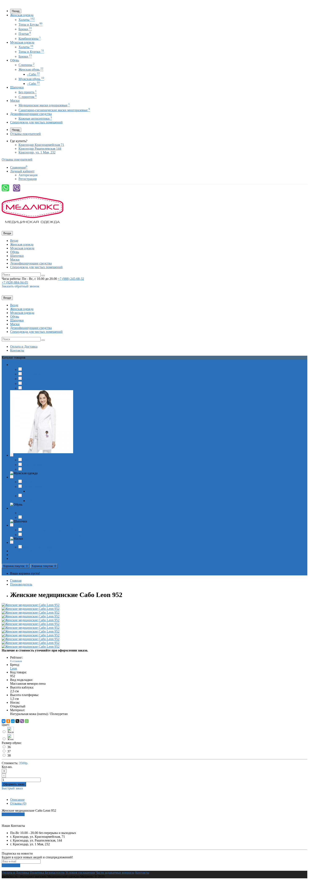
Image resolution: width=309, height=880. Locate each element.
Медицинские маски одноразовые (44, 105)
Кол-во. (7, 767)
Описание (17, 799)
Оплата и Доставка (23, 346)
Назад (16, 11)
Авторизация (27, 175)
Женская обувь (30, 69)
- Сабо (33, 74)
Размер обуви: (12, 743)
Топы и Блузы (30, 24)
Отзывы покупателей (25, 134)
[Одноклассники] (8, 721)
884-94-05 (15, 282)
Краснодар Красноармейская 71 (41, 145)
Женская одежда (21, 15)
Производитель (21, 584)
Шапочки (17, 87)
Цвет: (6, 725)
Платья (24, 34)
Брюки (25, 29)
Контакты (17, 350)
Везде (14, 240)
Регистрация (27, 179)
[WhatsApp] (27, 721)
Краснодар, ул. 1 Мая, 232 (36, 152)
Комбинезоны (29, 38)
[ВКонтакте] (3, 721)
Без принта (27, 92)
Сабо (32, 491)
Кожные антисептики (35, 118)
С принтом (27, 97)
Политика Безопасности (47, 872)
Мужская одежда (22, 42)
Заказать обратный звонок (20, 286)
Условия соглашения (80, 872)
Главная (15, 580)
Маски (15, 100)
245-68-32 (71, 278)
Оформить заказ (13, 784)
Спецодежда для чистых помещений (36, 122)
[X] (17, 721)
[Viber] (22, 721)
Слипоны (26, 65)
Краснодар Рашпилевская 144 (39, 148)
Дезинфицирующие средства (31, 114)
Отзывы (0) (18, 803)
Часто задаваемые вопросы (115, 872)
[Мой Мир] (13, 721)
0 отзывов (16, 661)
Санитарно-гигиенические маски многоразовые (54, 110)
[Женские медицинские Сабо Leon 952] (30, 605)
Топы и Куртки (31, 51)
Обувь (14, 60)
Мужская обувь (31, 79)
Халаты (26, 19)
